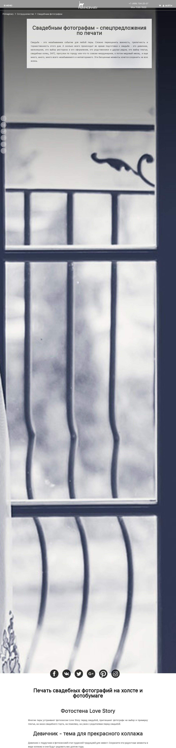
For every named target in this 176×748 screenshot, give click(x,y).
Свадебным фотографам (49, 14)
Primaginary (8, 14)
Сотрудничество (25, 14)
